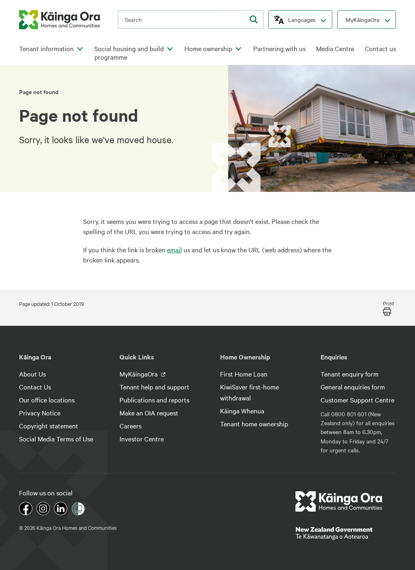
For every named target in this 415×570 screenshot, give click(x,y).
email (174, 249)
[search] (254, 19)
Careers (130, 425)
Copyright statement (48, 425)
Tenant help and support (154, 386)
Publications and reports (154, 399)
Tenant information (46, 48)
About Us (32, 373)
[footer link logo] (339, 501)
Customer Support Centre (357, 399)
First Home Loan (243, 373)
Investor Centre (142, 438)
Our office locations (47, 399)
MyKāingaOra (362, 19)
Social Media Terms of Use (56, 438)
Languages (302, 19)
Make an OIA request (149, 412)
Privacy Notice (39, 412)
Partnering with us (279, 48)
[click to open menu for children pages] (80, 49)
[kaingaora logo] (59, 19)
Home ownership (208, 48)
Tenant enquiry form (350, 373)
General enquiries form (353, 386)
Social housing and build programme (129, 53)
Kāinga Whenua (242, 410)
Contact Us (35, 386)
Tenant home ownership (254, 423)
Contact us (380, 48)
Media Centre (335, 48)
